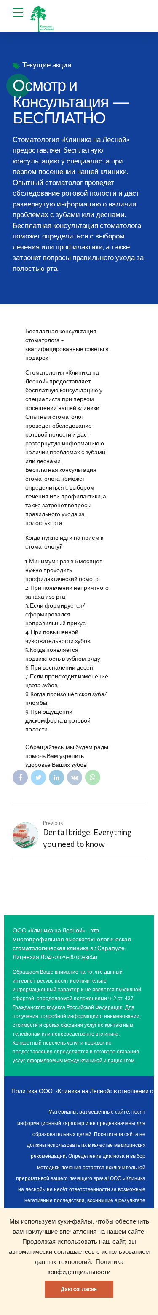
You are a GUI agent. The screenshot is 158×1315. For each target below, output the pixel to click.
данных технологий (63, 1262)
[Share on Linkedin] (56, 777)
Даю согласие (79, 1289)
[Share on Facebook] (20, 777)
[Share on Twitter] (38, 777)
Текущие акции (47, 65)
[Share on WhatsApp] (92, 777)
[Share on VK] (74, 777)
